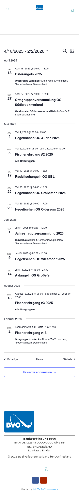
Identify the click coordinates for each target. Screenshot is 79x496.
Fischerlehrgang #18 (31, 332)
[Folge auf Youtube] (43, 480)
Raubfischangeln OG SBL (35, 176)
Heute (39, 359)
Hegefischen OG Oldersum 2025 (39, 209)
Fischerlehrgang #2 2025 (34, 154)
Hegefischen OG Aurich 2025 (37, 137)
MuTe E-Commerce (45, 489)
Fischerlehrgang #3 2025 (34, 302)
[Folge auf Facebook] (35, 480)
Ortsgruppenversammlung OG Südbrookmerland (38, 102)
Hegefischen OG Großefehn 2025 (40, 192)
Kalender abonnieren (37, 372)
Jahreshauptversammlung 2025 (39, 233)
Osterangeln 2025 (28, 74)
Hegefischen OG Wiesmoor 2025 (40, 259)
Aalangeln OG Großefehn (34, 275)
